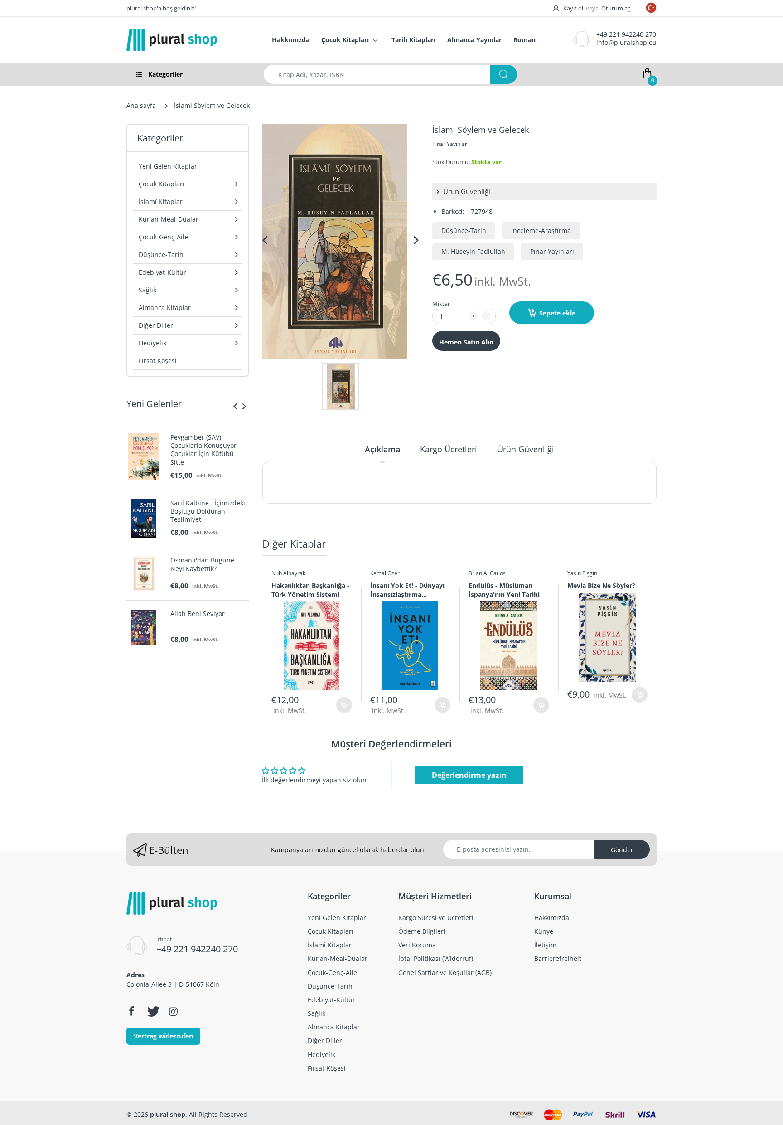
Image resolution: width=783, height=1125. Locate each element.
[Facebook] (131, 1011)
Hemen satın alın (466, 342)
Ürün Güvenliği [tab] (525, 449)
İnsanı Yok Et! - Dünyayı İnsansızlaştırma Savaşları (407, 589)
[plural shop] (189, 40)
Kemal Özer (385, 573)
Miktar (441, 304)
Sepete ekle (557, 313)
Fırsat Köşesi (158, 360)
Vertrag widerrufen (163, 1036)
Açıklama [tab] (382, 449)
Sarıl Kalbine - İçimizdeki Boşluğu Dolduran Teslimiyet (207, 511)
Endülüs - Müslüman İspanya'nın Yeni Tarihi (504, 589)
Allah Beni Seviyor (197, 614)
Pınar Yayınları (450, 144)
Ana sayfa (141, 105)
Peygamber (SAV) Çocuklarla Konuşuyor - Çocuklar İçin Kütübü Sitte (205, 449)
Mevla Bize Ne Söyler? (601, 585)
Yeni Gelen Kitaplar (168, 166)
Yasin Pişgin (582, 573)
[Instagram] (173, 1011)
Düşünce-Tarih (463, 230)
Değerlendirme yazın (469, 775)
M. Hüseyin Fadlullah (473, 251)
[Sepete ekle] (344, 705)
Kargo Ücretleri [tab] (448, 449)
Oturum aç (615, 8)
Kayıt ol (573, 8)
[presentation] (235, 406)
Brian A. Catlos (487, 573)
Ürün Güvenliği (465, 191)
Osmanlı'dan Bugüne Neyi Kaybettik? (202, 564)
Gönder (622, 849)
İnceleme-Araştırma (541, 230)
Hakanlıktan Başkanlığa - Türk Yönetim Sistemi (310, 589)
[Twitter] (152, 1011)
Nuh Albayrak (288, 573)
